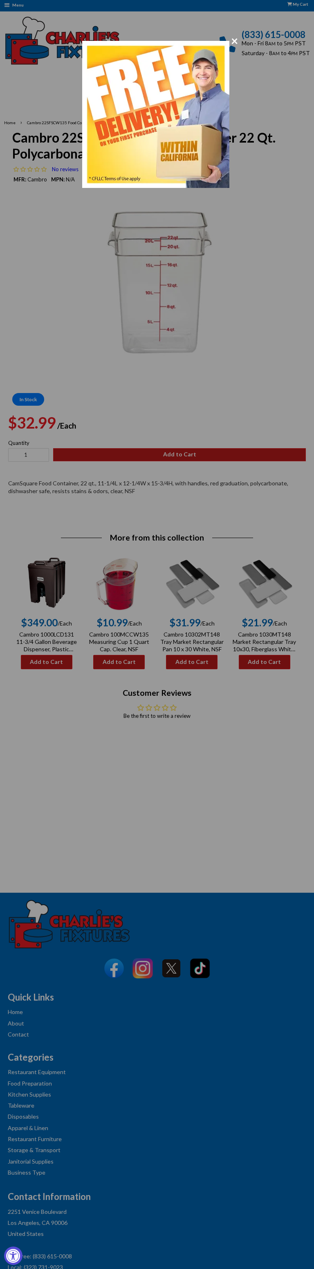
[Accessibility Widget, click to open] (13, 1256)
